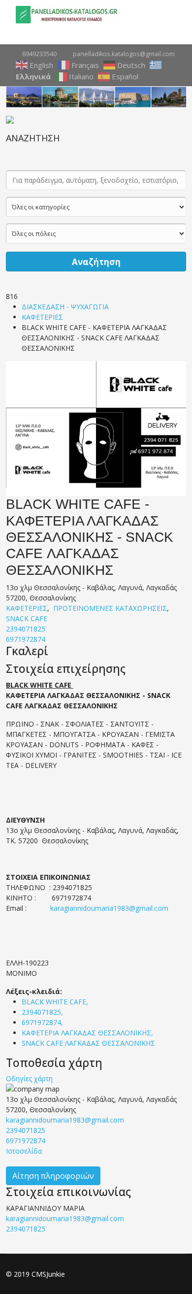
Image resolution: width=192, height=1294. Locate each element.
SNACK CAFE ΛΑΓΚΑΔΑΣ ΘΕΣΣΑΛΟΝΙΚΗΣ (88, 1043)
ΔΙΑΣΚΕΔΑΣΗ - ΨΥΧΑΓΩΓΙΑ (65, 306)
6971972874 (25, 639)
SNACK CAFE (26, 618)
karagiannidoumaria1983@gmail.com (109, 908)
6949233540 (39, 54)
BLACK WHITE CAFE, (56, 1001)
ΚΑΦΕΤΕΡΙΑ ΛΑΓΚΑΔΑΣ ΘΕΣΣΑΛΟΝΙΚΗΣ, (88, 1032)
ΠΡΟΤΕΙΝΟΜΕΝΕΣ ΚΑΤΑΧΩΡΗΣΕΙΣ (110, 608)
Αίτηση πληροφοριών (53, 1175)
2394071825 (25, 628)
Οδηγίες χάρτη (29, 1078)
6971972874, (43, 1022)
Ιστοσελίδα (24, 1151)
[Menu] (172, 15)
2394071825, (43, 1012)
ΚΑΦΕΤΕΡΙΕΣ (42, 317)
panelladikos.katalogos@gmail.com (124, 54)
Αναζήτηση (96, 261)
